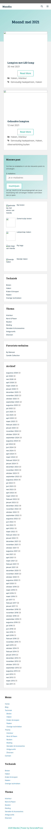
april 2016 (10, 635)
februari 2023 (11, 499)
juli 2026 (9, 376)
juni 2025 (9, 412)
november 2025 (12, 395)
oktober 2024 (11, 434)
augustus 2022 (12, 519)
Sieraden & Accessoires (15, 328)
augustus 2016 (12, 622)
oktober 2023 (11, 473)
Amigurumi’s (10, 331)
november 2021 (12, 545)
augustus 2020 (12, 580)
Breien (8, 285)
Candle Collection (13, 355)
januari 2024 (11, 463)
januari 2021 (10, 567)
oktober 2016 (11, 616)
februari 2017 (11, 603)
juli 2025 (9, 408)
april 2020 (10, 583)
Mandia (7, 6)
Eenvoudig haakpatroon (22, 82)
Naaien (9, 295)
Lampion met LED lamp (20, 62)
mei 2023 (9, 489)
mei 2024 (9, 451)
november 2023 (12, 470)
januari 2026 (11, 389)
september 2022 (12, 515)
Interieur (22, 78)
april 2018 (10, 593)
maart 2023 (10, 496)
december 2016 (12, 609)
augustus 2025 (12, 405)
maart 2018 (10, 596)
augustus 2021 (12, 551)
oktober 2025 (11, 399)
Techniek (8, 710)
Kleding (9, 325)
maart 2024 (10, 457)
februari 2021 (11, 564)
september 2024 (12, 438)
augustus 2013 (12, 671)
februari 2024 (11, 460)
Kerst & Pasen (11, 319)
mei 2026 (9, 379)
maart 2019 (10, 590)
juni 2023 (9, 486)
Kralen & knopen (12, 291)
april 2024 (10, 454)
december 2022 (12, 506)
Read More (27, 74)
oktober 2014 (11, 648)
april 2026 (10, 382)
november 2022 (12, 509)
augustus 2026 (12, 373)
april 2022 (10, 528)
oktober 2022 (11, 512)
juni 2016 (9, 629)
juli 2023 (9, 483)
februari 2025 (11, 425)
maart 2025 (10, 421)
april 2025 (10, 418)
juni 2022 (9, 522)
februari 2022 (11, 535)
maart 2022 (10, 532)
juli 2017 (9, 600)
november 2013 (12, 661)
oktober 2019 (11, 587)
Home (7, 704)
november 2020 (12, 574)
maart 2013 (10, 681)
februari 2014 (11, 651)
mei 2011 (9, 684)
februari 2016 (11, 639)
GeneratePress (36, 828)
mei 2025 (9, 415)
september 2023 (12, 476)
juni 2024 (9, 447)
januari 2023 (11, 502)
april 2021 (10, 557)
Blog (6, 707)
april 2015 (10, 645)
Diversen (9, 335)
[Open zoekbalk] (42, 6)
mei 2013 (9, 677)
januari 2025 (11, 428)
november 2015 (12, 642)
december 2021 (12, 541)
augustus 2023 (12, 480)
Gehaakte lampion (18, 121)
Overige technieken (13, 298)
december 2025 (12, 392)
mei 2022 (9, 525)
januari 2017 (10, 606)
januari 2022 (11, 538)
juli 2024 (9, 444)
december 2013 (12, 658)
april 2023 (10, 493)
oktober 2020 (11, 577)
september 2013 (12, 668)
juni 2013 (9, 674)
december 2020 (12, 570)
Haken (14, 78)
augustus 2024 (12, 441)
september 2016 (12, 619)
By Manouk (10, 352)
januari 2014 (10, 655)
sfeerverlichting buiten (18, 144)
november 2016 (12, 613)
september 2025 (12, 402)
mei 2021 (9, 554)
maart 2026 (10, 386)
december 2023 (12, 467)
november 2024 (12, 431)
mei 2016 (9, 632)
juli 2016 (9, 626)
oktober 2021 (11, 548)
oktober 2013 (11, 664)
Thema (7, 730)
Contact (8, 756)
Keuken (9, 322)
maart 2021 (10, 561)
